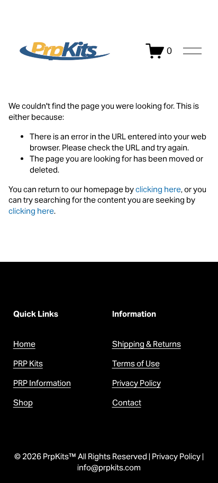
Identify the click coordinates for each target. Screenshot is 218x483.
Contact (126, 402)
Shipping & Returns (146, 344)
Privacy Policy (136, 383)
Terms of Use (136, 363)
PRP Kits (28, 363)
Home (24, 344)
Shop (23, 402)
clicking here (158, 189)
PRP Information (42, 383)
